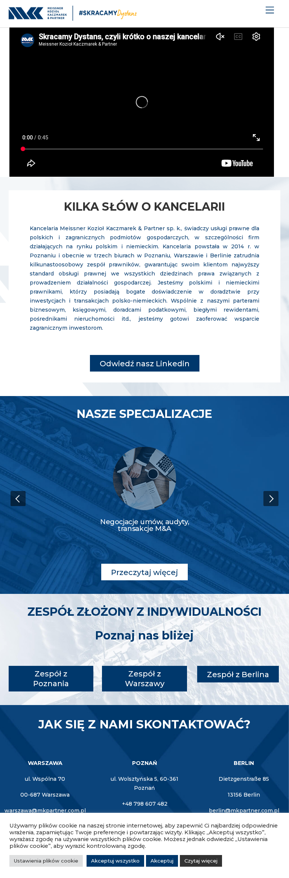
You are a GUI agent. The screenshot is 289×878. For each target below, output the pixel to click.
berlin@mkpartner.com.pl (244, 810)
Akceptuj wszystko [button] (115, 861)
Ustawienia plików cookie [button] (46, 861)
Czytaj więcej (201, 861)
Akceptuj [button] (162, 861)
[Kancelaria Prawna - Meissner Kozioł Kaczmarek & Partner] (73, 17)
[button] (18, 498)
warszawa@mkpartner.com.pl (45, 810)
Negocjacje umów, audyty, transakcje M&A (144, 525)
